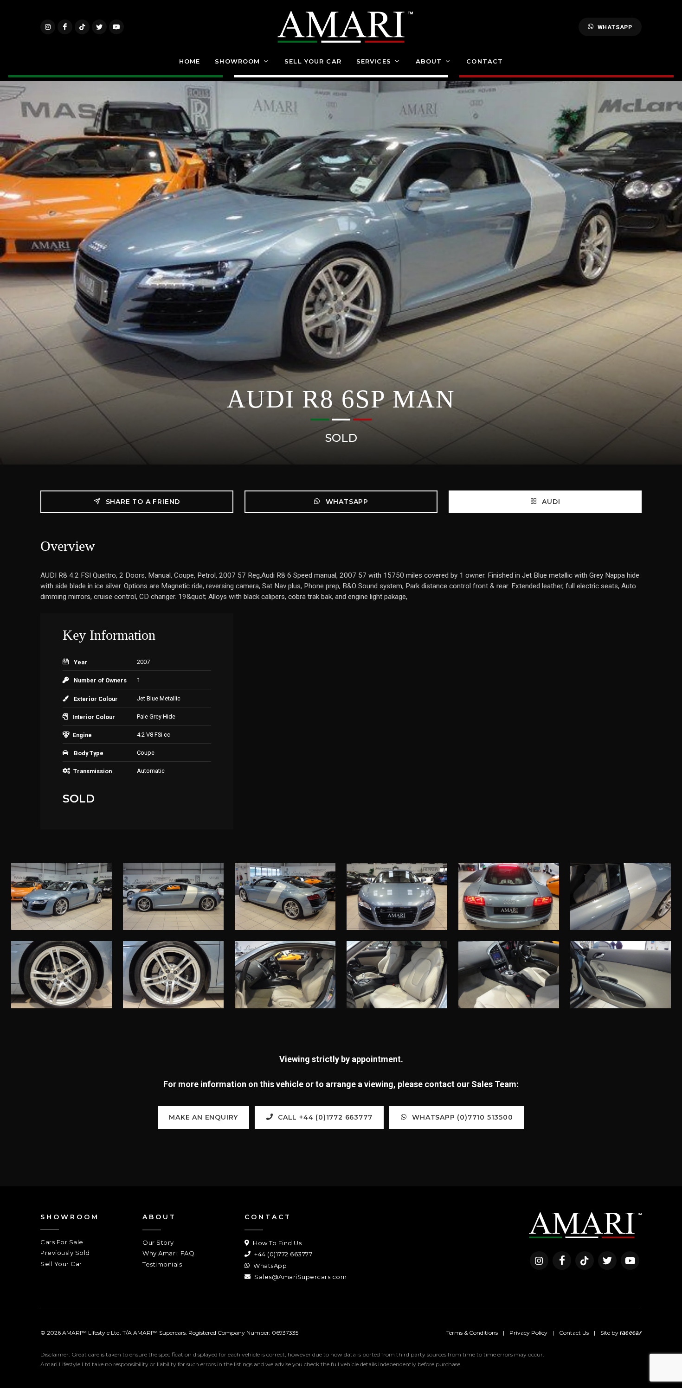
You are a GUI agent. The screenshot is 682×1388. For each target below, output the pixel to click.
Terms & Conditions (472, 1332)
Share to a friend (141, 501)
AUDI (550, 501)
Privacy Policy (528, 1332)
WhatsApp (615, 27)
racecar (631, 1333)
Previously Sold (65, 1252)
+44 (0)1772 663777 (282, 1254)
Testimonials (162, 1264)
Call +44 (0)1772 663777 (324, 1117)
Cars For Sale (62, 1242)
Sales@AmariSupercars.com (300, 1276)
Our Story (158, 1242)
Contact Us (574, 1332)
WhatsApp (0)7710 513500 (461, 1117)
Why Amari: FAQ (168, 1253)
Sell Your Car (61, 1263)
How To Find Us (276, 1243)
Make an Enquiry (203, 1117)
